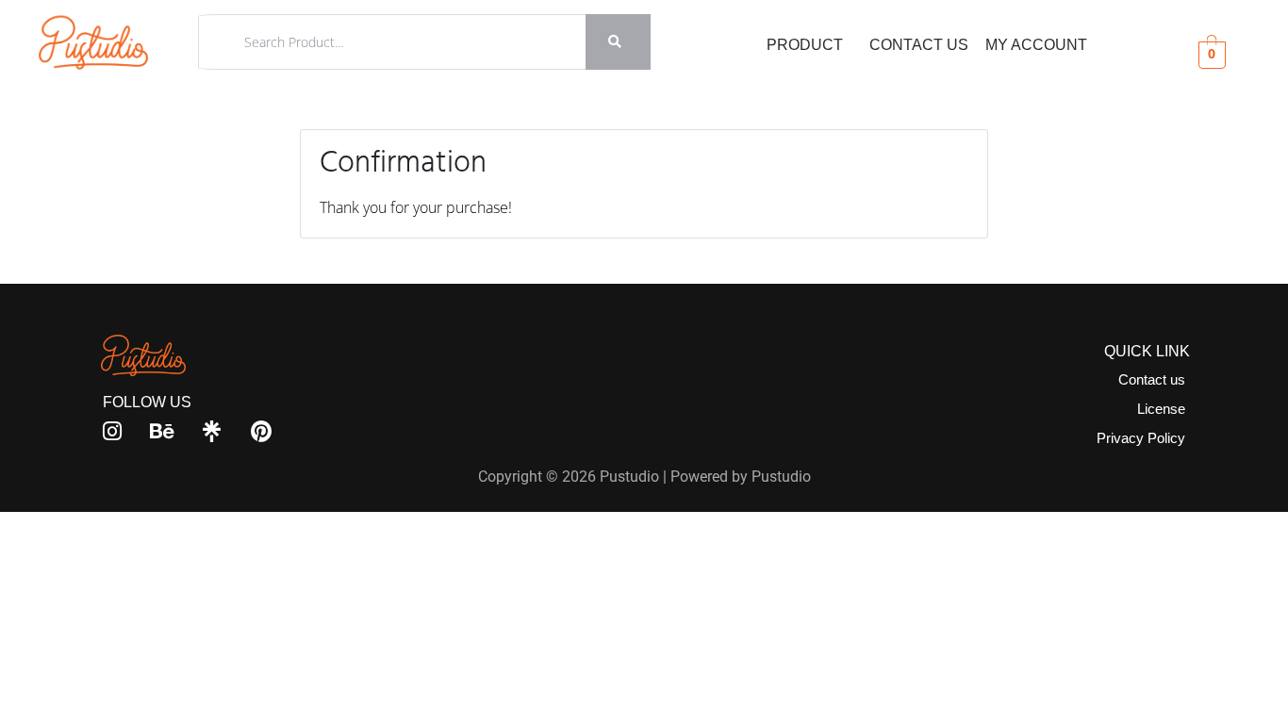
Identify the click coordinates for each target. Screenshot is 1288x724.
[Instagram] (113, 431)
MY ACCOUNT (1036, 45)
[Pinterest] (262, 431)
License (1161, 409)
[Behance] (163, 431)
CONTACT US (918, 45)
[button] (809, 45)
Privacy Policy (1141, 438)
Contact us (1151, 379)
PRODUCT (805, 45)
